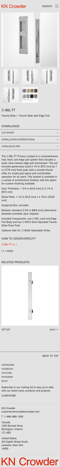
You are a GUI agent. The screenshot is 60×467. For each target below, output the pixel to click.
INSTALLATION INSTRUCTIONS (18, 139)
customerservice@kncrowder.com (21, 411)
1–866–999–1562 (13, 416)
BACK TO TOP (50, 355)
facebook (7, 369)
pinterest (7, 377)
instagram (8, 365)
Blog (5, 381)
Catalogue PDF (11, 146)
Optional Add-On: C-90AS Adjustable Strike (26, 230)
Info (52, 329)
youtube (7, 373)
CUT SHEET (8, 132)
